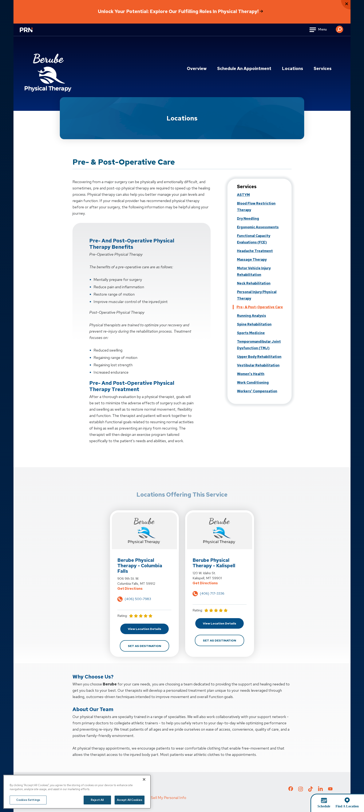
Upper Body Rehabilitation (259, 356)
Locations (292, 68)
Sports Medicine (251, 333)
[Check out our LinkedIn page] (320, 790)
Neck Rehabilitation (253, 283)
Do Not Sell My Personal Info (162, 797)
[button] (339, 28)
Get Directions (144, 588)
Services (323, 68)
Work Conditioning (253, 382)
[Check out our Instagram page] (300, 790)
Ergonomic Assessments (258, 227)
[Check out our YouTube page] (330, 789)
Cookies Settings (28, 800)
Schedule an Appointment (244, 68)
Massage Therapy (252, 259)
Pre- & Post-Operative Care (260, 307)
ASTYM (243, 195)
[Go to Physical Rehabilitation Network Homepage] (31, 32)
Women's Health (250, 374)
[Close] (144, 779)
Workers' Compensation (257, 391)
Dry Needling (248, 218)
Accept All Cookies (129, 800)
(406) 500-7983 (138, 599)
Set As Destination (148, 646)
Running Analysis (251, 315)
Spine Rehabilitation (254, 324)
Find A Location (347, 806)
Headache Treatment (255, 251)
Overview (197, 68)
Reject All (97, 800)
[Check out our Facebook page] (290, 789)
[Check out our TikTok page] (310, 790)
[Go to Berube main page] (48, 71)
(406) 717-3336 (212, 593)
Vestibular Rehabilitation (258, 365)
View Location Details (148, 629)
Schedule (323, 806)
